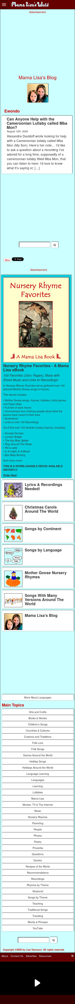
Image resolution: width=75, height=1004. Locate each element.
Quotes (37, 860)
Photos (38, 835)
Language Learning (37, 774)
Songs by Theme (38, 897)
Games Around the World (37, 755)
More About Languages (37, 697)
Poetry (38, 842)
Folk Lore (37, 743)
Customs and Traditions (37, 736)
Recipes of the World (38, 866)
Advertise (31, 956)
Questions (38, 854)
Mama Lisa (37, 798)
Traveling (37, 916)
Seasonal (37, 891)
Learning (38, 786)
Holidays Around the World (37, 767)
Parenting (37, 823)
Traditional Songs (38, 909)
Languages (37, 780)
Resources (45, 956)
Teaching (37, 903)
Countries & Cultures (38, 730)
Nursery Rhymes (37, 817)
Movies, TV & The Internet (38, 804)
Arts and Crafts (37, 712)
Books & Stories (38, 718)
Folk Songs (37, 749)
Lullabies (38, 792)
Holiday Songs (37, 761)
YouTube (38, 928)
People (38, 829)
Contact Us (17, 956)
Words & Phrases (38, 922)
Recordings (37, 879)
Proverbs (38, 848)
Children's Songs (38, 724)
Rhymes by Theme (38, 885)
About (4, 956)
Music (37, 811)
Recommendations (38, 872)
